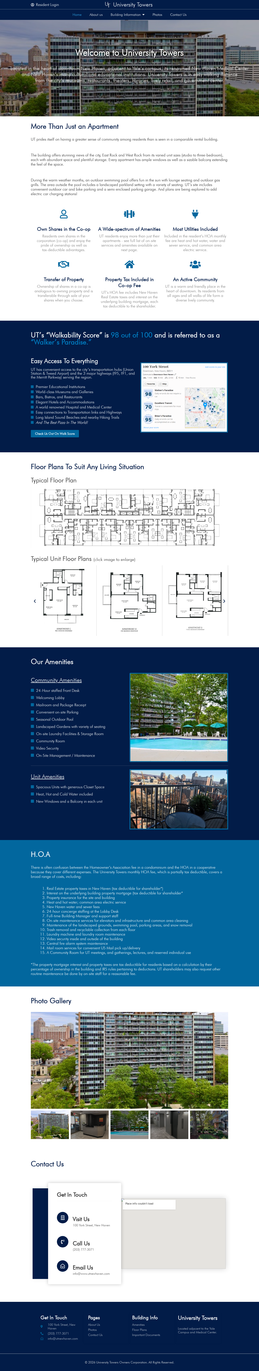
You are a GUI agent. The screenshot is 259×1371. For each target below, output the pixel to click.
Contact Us (178, 14)
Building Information (126, 14)
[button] (35, 601)
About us (96, 14)
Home (77, 14)
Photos (157, 14)
